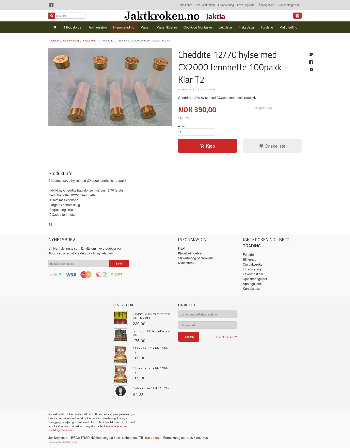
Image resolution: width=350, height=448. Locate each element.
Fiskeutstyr (246, 27)
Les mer (109, 426)
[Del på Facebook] (311, 62)
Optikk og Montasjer (198, 27)
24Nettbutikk (70, 442)
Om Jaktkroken (205, 5)
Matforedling (288, 27)
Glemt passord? (226, 337)
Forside (54, 40)
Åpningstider (267, 5)
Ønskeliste (274, 146)
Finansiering (226, 5)
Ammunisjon (98, 27)
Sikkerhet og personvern (195, 258)
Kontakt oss (251, 288)
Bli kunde (249, 259)
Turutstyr (267, 27)
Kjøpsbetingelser (288, 5)
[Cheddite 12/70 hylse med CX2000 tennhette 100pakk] (110, 87)
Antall (181, 126)
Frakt (181, 248)
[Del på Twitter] (311, 54)
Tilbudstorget (72, 27)
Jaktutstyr (225, 27)
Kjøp (210, 146)
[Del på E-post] (311, 69)
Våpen (145, 27)
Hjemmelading (123, 27)
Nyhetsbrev (186, 263)
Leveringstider (246, 5)
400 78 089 (152, 437)
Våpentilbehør (167, 27)
